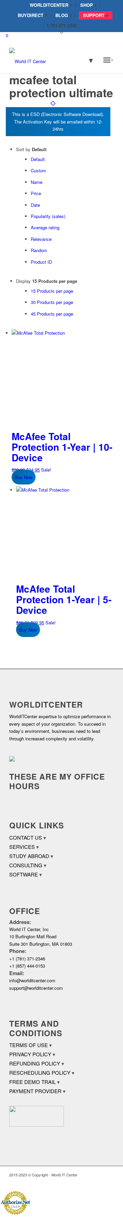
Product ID (41, 262)
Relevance (41, 239)
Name (36, 182)
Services (22, 846)
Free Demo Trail (32, 1081)
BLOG (61, 15)
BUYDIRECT (30, 15)
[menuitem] (51, 5)
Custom (38, 170)
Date (35, 205)
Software (23, 874)
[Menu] (108, 60)
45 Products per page (52, 313)
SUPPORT (94, 15)
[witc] (51, 59)
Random (39, 250)
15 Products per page (52, 291)
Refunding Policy (34, 1063)
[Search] (86, 59)
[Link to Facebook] (88, 1182)
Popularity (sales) (48, 216)
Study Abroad (29, 855)
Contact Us (25, 837)
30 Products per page (52, 302)
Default (38, 159)
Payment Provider (35, 1091)
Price (36, 193)
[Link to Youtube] (109, 1182)
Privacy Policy (30, 1054)
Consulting (25, 865)
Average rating (45, 227)
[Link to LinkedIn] (98, 1182)
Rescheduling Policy (39, 1072)
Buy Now (23, 477)
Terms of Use (28, 1044)
